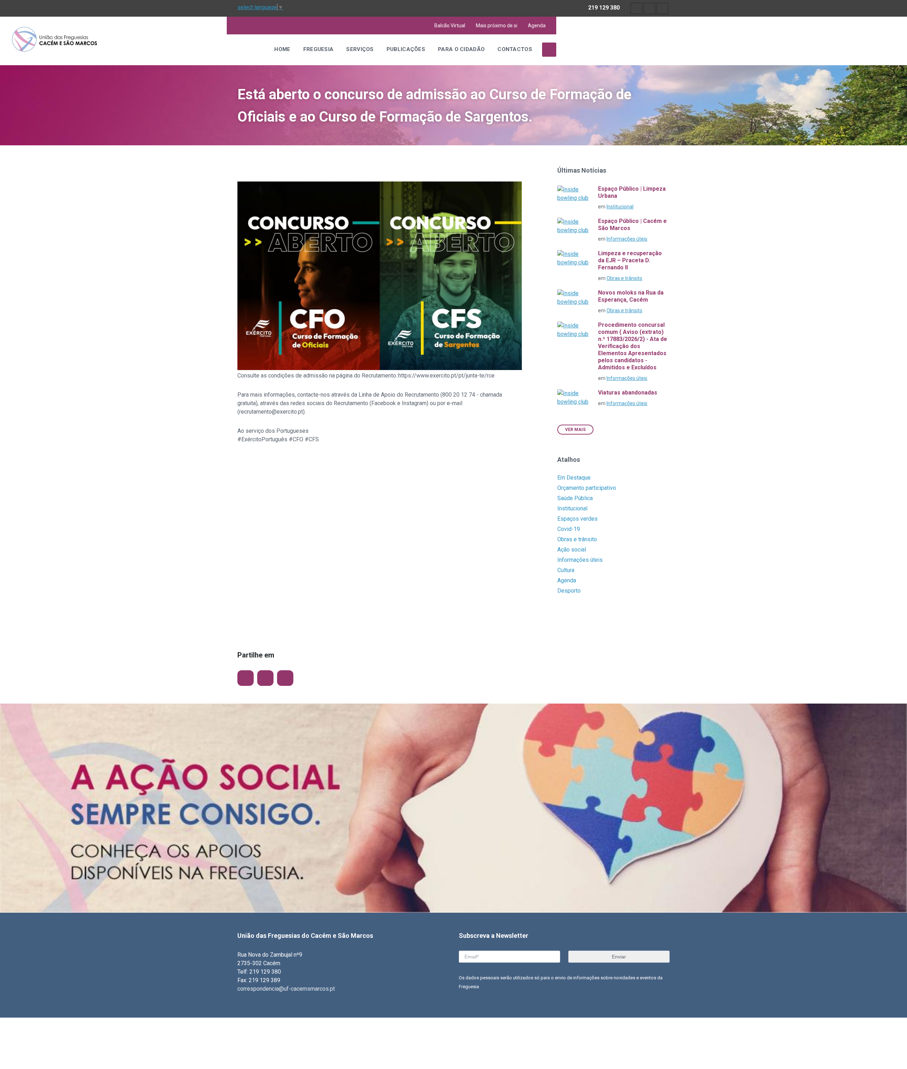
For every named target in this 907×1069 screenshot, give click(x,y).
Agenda (566, 580)
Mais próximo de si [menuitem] (496, 25)
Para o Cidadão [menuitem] (461, 49)
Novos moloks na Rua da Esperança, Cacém (631, 296)
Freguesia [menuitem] (318, 49)
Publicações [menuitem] (406, 49)
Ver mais (575, 429)
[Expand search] (549, 50)
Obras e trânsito (624, 278)
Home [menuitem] (282, 49)
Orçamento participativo (586, 488)
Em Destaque (574, 477)
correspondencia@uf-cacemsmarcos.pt (286, 988)
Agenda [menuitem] (537, 25)
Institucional (620, 206)
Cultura (565, 570)
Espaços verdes (577, 518)
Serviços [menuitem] (359, 49)
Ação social (571, 549)
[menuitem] (636, 8)
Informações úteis (627, 239)
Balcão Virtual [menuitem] (449, 25)
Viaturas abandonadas (627, 392)
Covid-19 (568, 529)
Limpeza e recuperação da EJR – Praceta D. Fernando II (630, 260)
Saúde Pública (575, 498)
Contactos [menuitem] (514, 49)
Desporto (569, 590)
